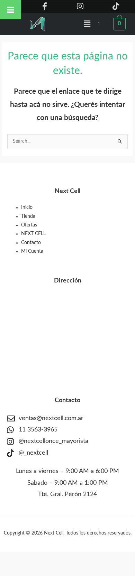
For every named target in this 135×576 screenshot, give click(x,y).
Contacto (31, 242)
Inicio (27, 207)
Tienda (28, 216)
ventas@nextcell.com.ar (51, 418)
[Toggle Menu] (10, 9)
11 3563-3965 (38, 430)
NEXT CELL (33, 233)
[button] (87, 23)
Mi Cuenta (32, 251)
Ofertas (29, 225)
